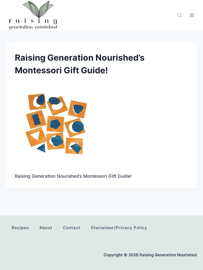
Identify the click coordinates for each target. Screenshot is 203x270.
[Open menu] (192, 15)
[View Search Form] (179, 15)
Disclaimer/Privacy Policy (119, 227)
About (45, 227)
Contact (71, 227)
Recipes (20, 227)
